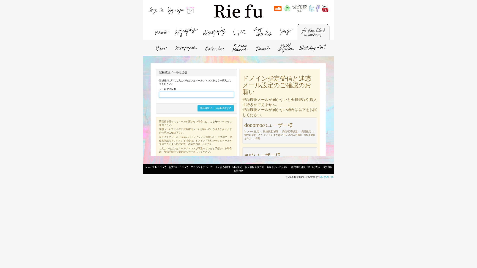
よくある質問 (222, 167)
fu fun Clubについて (155, 167)
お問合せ (238, 170)
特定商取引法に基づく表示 (305, 167)
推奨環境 (327, 167)
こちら (213, 121)
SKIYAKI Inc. (326, 177)
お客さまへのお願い (277, 167)
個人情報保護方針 (254, 167)
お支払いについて (178, 167)
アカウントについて (202, 167)
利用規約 (237, 167)
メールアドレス (167, 89)
